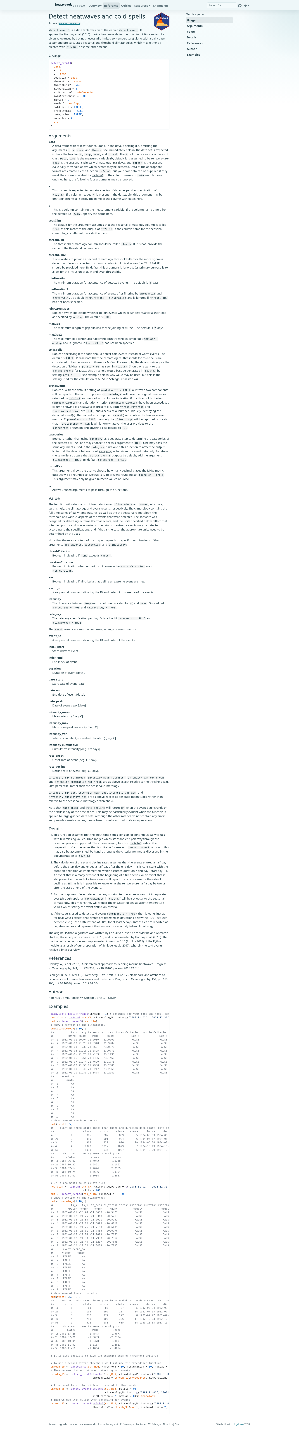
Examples (193, 54)
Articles (126, 5)
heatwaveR (63, 4)
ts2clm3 (71, 47)
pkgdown (238, 1424)
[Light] (246, 5)
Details (192, 37)
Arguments (195, 26)
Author (192, 49)
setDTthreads (78, 1013)
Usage (191, 20)
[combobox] (222, 5)
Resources (141, 5)
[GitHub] (240, 5)
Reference (111, 5)
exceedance (78, 1366)
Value (191, 31)
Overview (95, 5)
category (96, 438)
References (195, 43)
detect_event (128, 30)
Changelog (160, 5)
